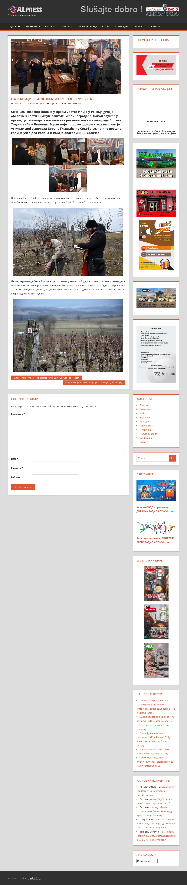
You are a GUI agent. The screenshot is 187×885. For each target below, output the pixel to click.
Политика (66, 26)
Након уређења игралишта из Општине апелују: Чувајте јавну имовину (154, 811)
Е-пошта (17, 467)
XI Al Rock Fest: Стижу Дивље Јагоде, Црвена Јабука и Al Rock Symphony (155, 823)
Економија (33, 26)
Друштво (15, 26)
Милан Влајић (37, 103)
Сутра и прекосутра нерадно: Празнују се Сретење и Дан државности (47, 378)
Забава (139, 26)
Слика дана (122, 26)
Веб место (17, 477)
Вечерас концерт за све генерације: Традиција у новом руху (93, 383)
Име (14, 458)
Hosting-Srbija (34, 878)
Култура (50, 26)
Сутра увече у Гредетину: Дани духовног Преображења (156, 791)
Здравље (145, 417)
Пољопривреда (87, 26)
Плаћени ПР (146, 425)
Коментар (18, 414)
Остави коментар (72, 103)
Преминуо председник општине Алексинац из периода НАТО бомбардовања (154, 761)
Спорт (106, 26)
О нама (153, 26)
